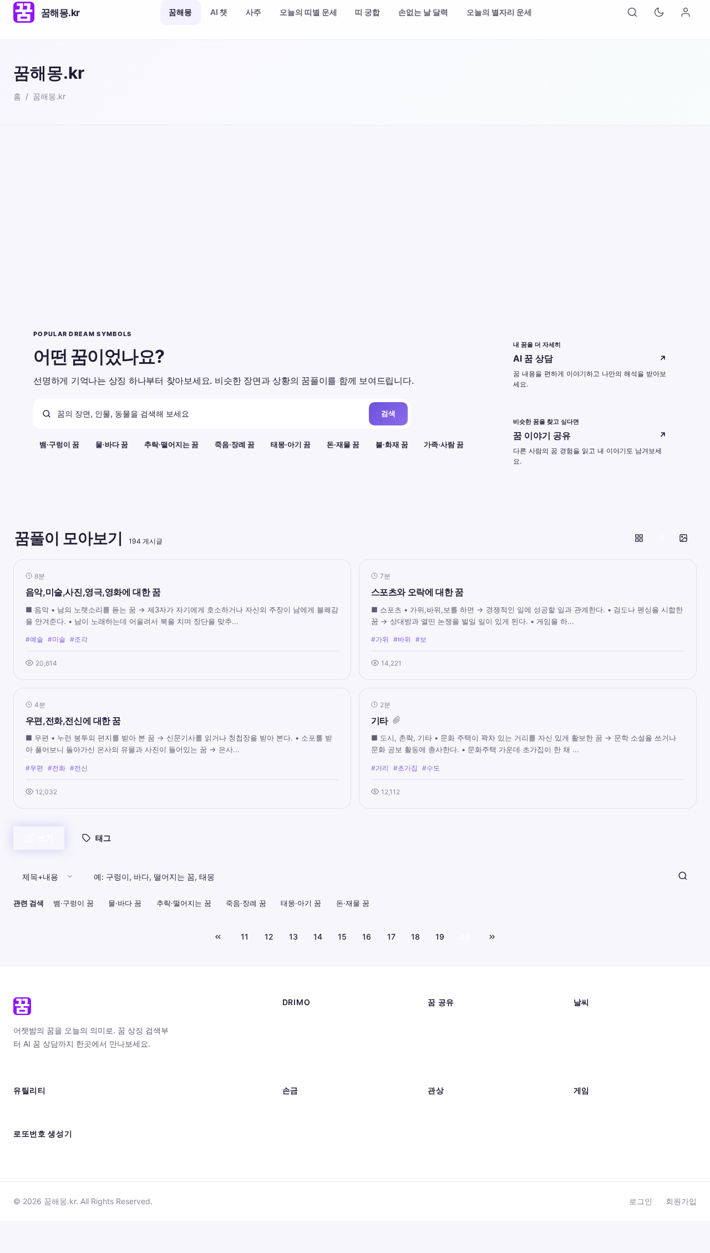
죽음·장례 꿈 (235, 444)
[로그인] (685, 12)
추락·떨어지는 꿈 (171, 444)
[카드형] (639, 538)
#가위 (380, 639)
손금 (290, 1090)
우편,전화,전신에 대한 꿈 (73, 720)
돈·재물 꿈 (343, 444)
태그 (103, 838)
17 (391, 936)
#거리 (380, 768)
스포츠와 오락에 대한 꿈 (417, 591)
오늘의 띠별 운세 (308, 12)
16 (366, 936)
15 (342, 936)
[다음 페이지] (492, 937)
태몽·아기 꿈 (291, 444)
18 (415, 936)
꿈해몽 (180, 12)
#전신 (79, 768)
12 (269, 936)
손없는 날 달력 (423, 12)
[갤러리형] (683, 538)
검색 (388, 413)
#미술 (56, 639)
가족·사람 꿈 (444, 444)
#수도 (431, 768)
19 (439, 936)
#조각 (79, 639)
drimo (296, 1002)
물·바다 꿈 (111, 444)
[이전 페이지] (218, 937)
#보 (421, 639)
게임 (582, 1090)
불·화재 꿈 (392, 444)
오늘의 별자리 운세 (499, 12)
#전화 (56, 768)
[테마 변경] (659, 12)
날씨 (582, 1002)
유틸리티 (29, 1090)
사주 (253, 12)
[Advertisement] (355, 208)
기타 (379, 720)
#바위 (402, 639)
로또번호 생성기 (43, 1133)
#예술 (34, 639)
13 (293, 936)
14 (317, 936)
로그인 (640, 1201)
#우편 (34, 768)
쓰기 (45, 838)
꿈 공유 (441, 1002)
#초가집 (405, 768)
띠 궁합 (367, 12)
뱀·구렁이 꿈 (59, 444)
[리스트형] (661, 538)
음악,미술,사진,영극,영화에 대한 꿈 (93, 591)
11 (244, 936)
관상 (436, 1090)
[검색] (632, 12)
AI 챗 (218, 12)
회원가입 (681, 1201)
